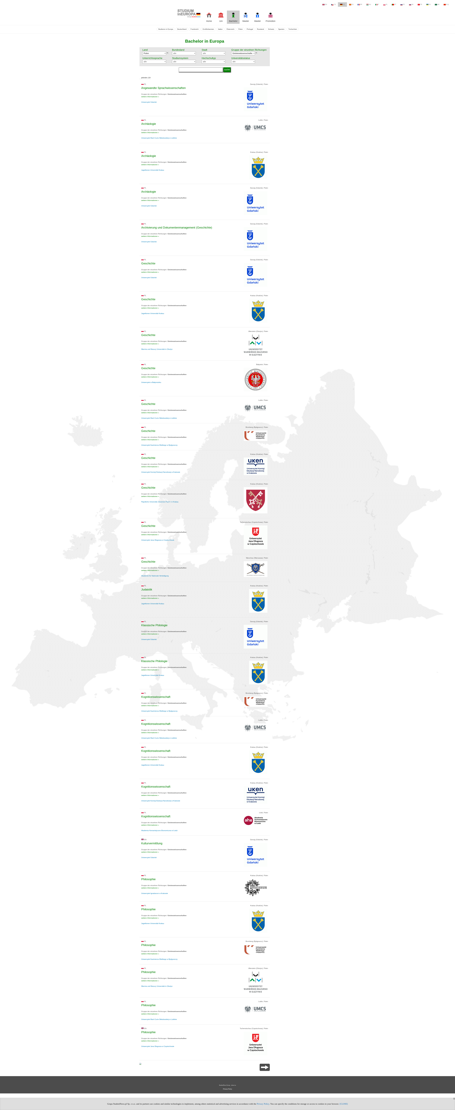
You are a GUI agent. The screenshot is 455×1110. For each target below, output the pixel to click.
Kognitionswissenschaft (155, 696)
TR (421, 4)
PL (387, 4)
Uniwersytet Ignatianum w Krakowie (154, 893)
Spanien (281, 29)
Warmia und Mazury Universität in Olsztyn (157, 349)
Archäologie (148, 123)
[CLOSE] (344, 1104)
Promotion (270, 21)
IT (378, 4)
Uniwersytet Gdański (149, 102)
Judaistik (146, 589)
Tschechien (292, 29)
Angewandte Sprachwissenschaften (163, 88)
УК (430, 4)
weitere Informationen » (150, 97)
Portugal (250, 29)
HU (370, 4)
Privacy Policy (263, 1104)
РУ (404, 4)
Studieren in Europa (165, 29)
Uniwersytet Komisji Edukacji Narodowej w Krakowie (160, 472)
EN (326, 4)
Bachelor (233, 21)
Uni (221, 21)
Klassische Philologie (154, 625)
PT (395, 4)
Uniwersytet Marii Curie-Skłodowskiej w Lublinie (159, 138)
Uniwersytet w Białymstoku (151, 382)
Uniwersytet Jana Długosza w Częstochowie (157, 540)
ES (352, 4)
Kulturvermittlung (151, 843)
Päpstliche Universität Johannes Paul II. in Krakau (159, 502)
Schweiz (271, 29)
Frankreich (195, 29)
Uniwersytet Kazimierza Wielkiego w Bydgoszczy (159, 445)
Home (209, 21)
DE (344, 4)
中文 (447, 4)
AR (438, 4)
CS (335, 4)
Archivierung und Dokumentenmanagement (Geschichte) (176, 227)
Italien (220, 29)
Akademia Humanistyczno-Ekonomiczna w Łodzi (159, 830)
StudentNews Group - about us (227, 1085)
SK (412, 4)
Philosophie (148, 879)
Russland (260, 29)
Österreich (230, 29)
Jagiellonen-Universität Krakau (152, 170)
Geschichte (148, 263)
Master (245, 21)
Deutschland (182, 29)
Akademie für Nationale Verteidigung (155, 576)
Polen (240, 29)
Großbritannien (208, 29)
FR (361, 4)
